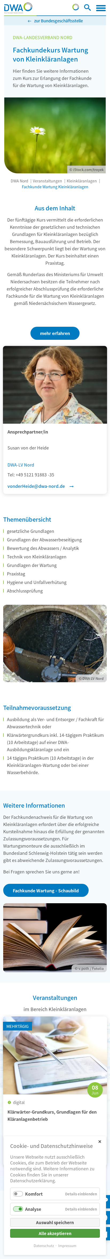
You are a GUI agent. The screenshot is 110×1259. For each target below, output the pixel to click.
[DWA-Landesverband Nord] (18, 8)
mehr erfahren (55, 333)
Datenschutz (44, 1245)
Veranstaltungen (47, 180)
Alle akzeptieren (55, 1233)
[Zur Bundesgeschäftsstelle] (75, 8)
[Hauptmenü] (101, 8)
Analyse (33, 1209)
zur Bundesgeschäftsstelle (58, 20)
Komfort (34, 1194)
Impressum (67, 1245)
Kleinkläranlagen (82, 180)
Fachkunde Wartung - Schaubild (46, 890)
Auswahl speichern (55, 1222)
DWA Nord (19, 180)
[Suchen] (87, 8)
